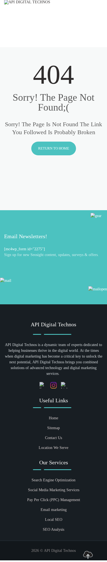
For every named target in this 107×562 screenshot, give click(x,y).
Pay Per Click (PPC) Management (53, 500)
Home (53, 418)
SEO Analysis (53, 529)
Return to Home (53, 148)
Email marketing (54, 510)
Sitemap (53, 428)
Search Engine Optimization (53, 480)
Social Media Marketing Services (53, 490)
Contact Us (53, 438)
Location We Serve (53, 448)
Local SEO (53, 520)
